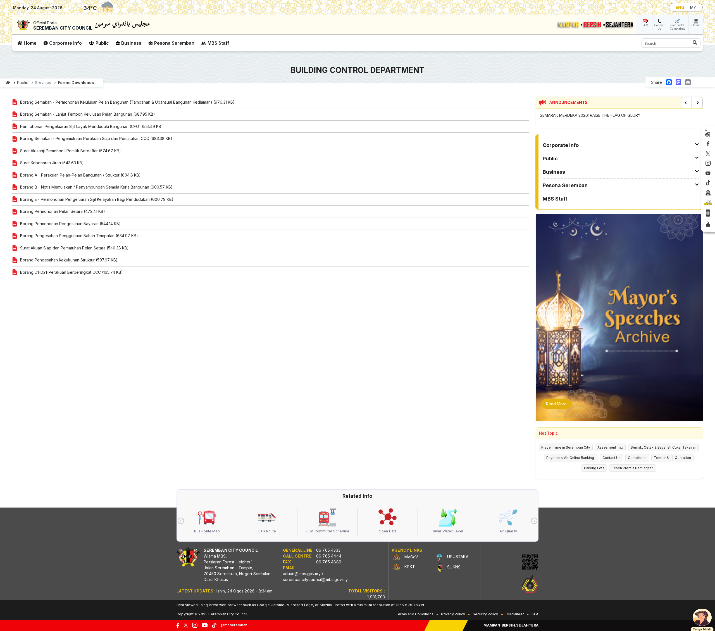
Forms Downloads (76, 82)
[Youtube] (708, 173)
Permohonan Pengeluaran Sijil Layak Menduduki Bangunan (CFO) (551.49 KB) (91, 126)
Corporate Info (65, 43)
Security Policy (485, 614)
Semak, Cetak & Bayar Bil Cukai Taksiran (663, 447)
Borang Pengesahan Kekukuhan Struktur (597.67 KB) (69, 260)
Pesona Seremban (174, 43)
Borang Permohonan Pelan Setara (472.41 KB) (62, 211)
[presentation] (181, 521)
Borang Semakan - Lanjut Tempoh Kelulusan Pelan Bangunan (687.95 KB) (87, 114)
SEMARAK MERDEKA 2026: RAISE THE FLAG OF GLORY (590, 115)
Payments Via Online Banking (570, 458)
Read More (556, 403)
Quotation (683, 458)
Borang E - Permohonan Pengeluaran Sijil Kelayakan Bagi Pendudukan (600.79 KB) (96, 199)
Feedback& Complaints (677, 26)
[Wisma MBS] (708, 193)
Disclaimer (515, 614)
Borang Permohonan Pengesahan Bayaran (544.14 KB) (70, 223)
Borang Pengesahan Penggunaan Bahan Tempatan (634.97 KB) (79, 235)
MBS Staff (218, 43)
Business (131, 43)
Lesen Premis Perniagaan (633, 468)
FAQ (645, 25)
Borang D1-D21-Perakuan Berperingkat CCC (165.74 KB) (71, 272)
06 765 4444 (328, 556)
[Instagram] (708, 163)
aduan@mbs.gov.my (302, 573)
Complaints (637, 458)
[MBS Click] (708, 203)
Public (102, 43)
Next (697, 102)
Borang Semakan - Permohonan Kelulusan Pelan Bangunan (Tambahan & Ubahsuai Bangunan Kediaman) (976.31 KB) (127, 102)
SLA (535, 614)
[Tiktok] (708, 183)
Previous (686, 102)
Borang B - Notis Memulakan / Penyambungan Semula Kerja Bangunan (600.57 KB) (96, 187)
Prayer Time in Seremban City (565, 447)
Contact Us (659, 26)
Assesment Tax (610, 447)
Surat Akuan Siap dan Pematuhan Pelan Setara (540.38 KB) (74, 248)
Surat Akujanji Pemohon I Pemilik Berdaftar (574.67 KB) (70, 150)
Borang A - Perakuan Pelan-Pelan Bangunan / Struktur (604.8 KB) (80, 175)
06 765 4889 (328, 561)
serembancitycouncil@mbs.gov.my (315, 579)
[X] (708, 154)
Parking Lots (594, 468)
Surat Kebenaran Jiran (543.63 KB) (52, 162)
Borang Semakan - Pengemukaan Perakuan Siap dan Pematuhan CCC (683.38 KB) (96, 138)
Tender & (662, 458)
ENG (680, 7)
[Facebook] (708, 144)
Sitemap (695, 25)
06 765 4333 (328, 550)
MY (693, 7)
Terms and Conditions (414, 614)
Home (30, 43)
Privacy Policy (453, 614)
